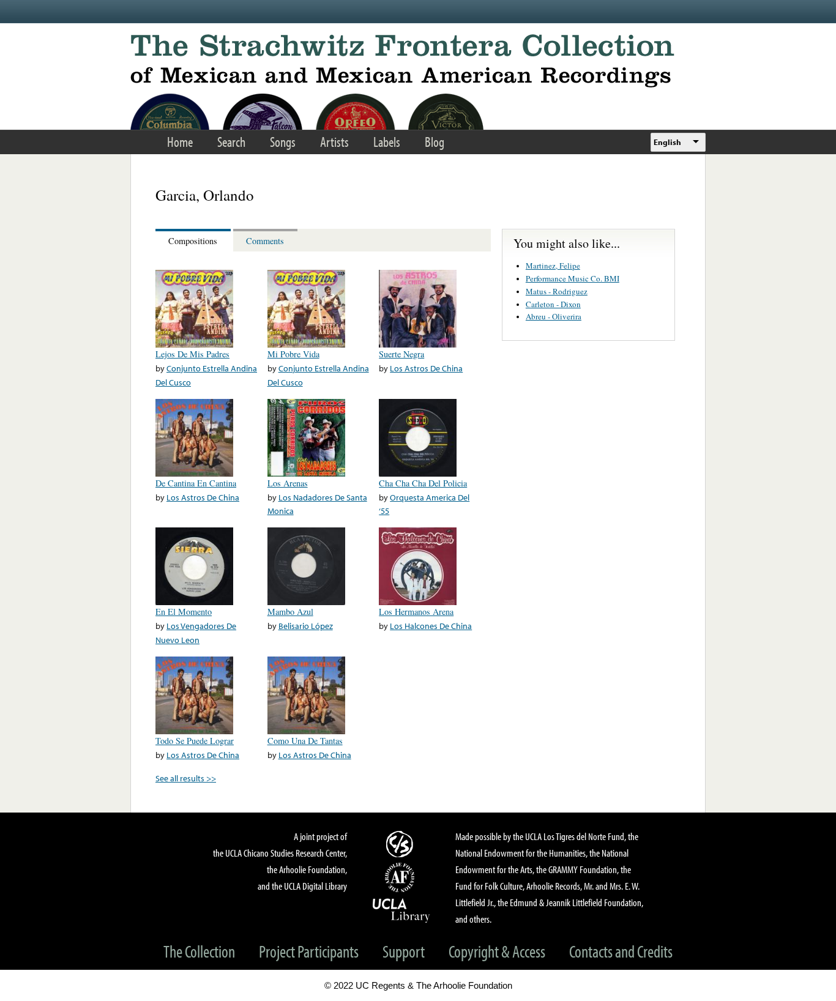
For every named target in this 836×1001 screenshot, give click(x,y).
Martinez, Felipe (553, 265)
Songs (283, 142)
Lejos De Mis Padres (192, 354)
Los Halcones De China (431, 625)
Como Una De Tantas (305, 740)
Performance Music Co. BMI (572, 278)
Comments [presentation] (265, 241)
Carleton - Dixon (553, 304)
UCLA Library (401, 910)
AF (401, 877)
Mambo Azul (290, 611)
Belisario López (305, 625)
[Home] (418, 60)
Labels (386, 142)
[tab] (194, 240)
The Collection (199, 951)
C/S (401, 844)
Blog (434, 142)
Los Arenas (287, 483)
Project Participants (309, 951)
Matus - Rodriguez (557, 291)
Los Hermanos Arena (416, 611)
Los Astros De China (426, 368)
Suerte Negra (401, 354)
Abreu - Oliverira (553, 316)
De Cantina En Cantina (195, 483)
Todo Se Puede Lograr (194, 740)
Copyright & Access (497, 951)
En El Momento (183, 611)
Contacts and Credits (621, 951)
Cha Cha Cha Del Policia (423, 483)
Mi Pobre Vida (293, 354)
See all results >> (185, 778)
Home (180, 142)
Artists (334, 142)
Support (404, 951)
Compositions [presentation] (192, 241)
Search (231, 142)
